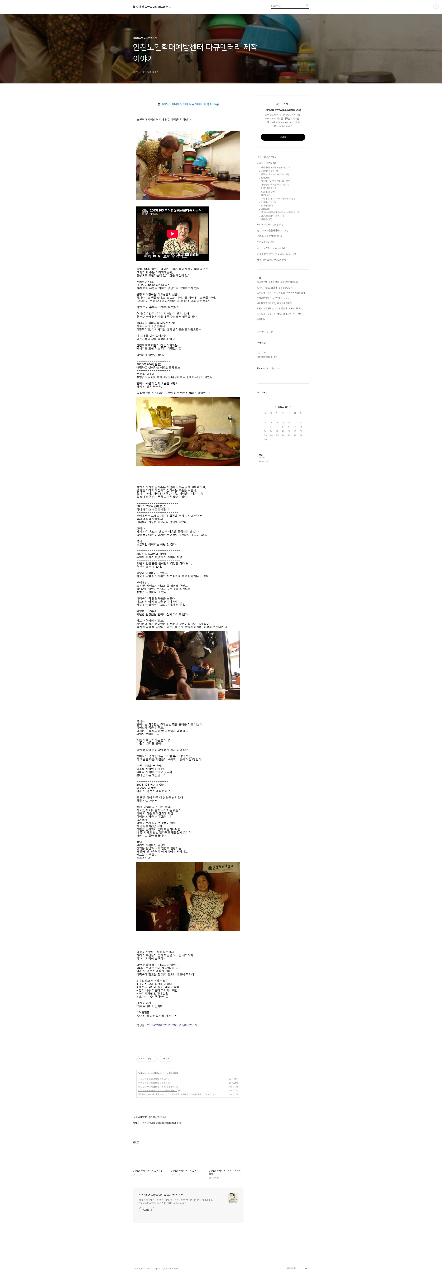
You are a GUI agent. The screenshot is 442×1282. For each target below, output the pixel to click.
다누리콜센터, (281, 308)
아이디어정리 (265, 242)
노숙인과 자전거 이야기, (267, 292)
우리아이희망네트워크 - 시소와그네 (278, 198)
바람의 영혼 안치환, (265, 308)
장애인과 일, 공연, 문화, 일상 (275, 181)
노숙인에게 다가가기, (281, 298)
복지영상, (277, 313)
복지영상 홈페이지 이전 (267, 357)
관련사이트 (292, 1268)
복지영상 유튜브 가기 (296, 1246)
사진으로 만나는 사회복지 (271, 248)
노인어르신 (156, 1073)
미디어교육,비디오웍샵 (270, 224)
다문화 (265, 195)
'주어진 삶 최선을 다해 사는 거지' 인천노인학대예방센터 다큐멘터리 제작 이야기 (175, 1094)
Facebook (262, 368)
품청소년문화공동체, (289, 282)
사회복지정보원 (294, 1263)
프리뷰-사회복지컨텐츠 (269, 236)
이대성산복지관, (264, 298)
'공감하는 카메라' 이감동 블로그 (297, 1255)
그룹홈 (265, 209)
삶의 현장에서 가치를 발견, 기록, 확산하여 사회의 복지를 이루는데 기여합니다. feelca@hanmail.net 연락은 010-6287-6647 (176, 1201)
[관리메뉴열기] (436, 6)
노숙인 (265, 178)
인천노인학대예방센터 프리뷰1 (152, 1083)
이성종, (282, 292)
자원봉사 (266, 219)
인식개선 (267, 205)
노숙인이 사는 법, (264, 313)
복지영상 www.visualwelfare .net (152, 7)
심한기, (274, 287)
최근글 (260, 331)
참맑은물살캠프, (285, 287)
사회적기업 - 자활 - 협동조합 (276, 167)
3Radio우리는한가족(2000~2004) (277, 253)
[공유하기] (149, 1059)
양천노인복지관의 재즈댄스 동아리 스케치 (157, 1090)
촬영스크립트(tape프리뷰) (275, 174)
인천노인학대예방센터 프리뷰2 (152, 1079)
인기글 (270, 331)
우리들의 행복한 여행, (266, 303)
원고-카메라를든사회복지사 (272, 230)
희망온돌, (261, 319)
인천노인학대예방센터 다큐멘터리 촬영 (156, 1086)
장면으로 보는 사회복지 (272, 216)
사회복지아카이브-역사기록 (275, 184)
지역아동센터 (268, 202)
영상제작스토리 (269, 171)
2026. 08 (283, 407)
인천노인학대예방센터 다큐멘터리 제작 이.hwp (189, 104)
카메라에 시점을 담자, (296, 292)
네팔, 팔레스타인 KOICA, (271, 259)
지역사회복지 (269, 188)
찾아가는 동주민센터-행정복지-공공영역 (280, 212)
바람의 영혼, (274, 282)
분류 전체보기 (267, 157)
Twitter (276, 368)
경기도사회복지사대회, (292, 313)
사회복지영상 (144, 1073)
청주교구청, (262, 282)
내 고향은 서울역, (284, 303)
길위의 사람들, (263, 287)
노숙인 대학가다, (296, 308)
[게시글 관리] (154, 1059)
